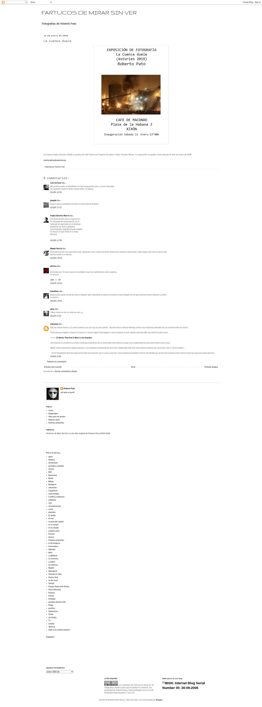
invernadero (53, 546)
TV (49, 620)
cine (50, 503)
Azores (51, 469)
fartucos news (54, 420)
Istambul (51, 549)
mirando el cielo (55, 574)
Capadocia (52, 491)
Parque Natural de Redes (58, 587)
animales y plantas (56, 466)
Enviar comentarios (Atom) (66, 371)
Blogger (159, 700)
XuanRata (54, 291)
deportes (52, 512)
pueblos (51, 608)
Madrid (51, 568)
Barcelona (52, 475)
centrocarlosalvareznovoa (54, 160)
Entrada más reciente (53, 367)
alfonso (53, 266)
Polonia (51, 593)
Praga (50, 605)
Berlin (50, 478)
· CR (59, 280)
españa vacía (53, 531)
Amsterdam (53, 463)
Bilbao (51, 481)
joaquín (53, 200)
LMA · (52, 280)
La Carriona (53, 559)
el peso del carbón (56, 522)
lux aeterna (53, 565)
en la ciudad (53, 528)
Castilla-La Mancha (56, 497)
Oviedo (51, 583)
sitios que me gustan (56, 417)
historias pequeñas (56, 423)
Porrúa (51, 596)
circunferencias (54, 506)
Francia (51, 534)
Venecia (51, 627)
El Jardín (52, 515)
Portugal (51, 599)
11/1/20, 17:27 (56, 207)
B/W (50, 472)
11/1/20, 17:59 (56, 240)
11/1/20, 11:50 (56, 192)
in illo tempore (54, 543)
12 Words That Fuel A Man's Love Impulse (74, 338)
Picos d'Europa (54, 590)
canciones (52, 487)
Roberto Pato (69, 388)
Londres (51, 562)
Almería (51, 460)
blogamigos (53, 413)
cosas (50, 509)
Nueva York (53, 577)
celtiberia (52, 500)
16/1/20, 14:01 (56, 301)
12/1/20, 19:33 (56, 258)
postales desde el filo (57, 602)
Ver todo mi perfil (67, 392)
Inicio (133, 367)
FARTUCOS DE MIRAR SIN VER (89, 12)
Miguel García (56, 248)
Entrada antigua (211, 367)
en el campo (53, 525)
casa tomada (53, 494)
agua (50, 457)
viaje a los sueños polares (59, 630)
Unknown (54, 324)
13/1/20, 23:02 (56, 283)
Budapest (52, 484)
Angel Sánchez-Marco (59, 216)
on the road (53, 580)
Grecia (51, 537)
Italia (50, 553)
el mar (51, 518)
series (50, 410)
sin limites (52, 617)
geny (52, 309)
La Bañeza (52, 556)
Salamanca (53, 611)
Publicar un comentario (56, 362)
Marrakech (52, 571)
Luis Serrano (55, 183)
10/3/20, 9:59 (55, 356)
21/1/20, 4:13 (55, 316)
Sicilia (50, 614)
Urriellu (51, 624)
